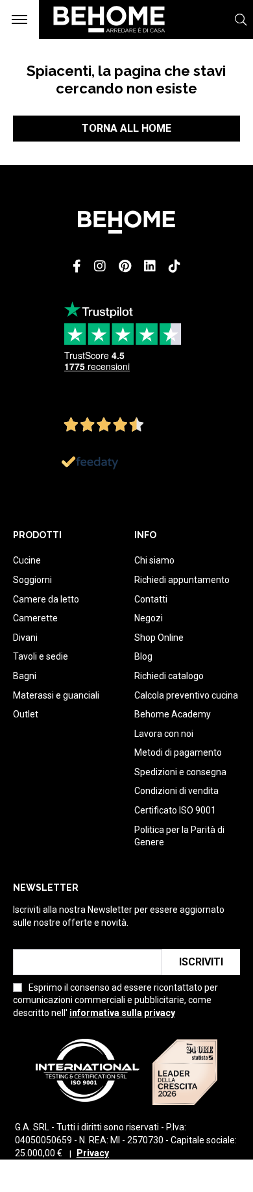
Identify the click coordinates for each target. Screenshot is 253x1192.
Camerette (35, 618)
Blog (143, 656)
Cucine (27, 560)
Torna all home (126, 128)
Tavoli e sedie (40, 656)
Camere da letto (46, 599)
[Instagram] (100, 266)
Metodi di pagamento (178, 752)
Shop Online (159, 637)
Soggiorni (32, 580)
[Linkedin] (150, 266)
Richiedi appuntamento (182, 580)
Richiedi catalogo (169, 676)
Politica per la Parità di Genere (179, 836)
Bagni (24, 676)
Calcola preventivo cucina (186, 695)
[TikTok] (174, 266)
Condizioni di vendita (176, 791)
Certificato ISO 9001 (175, 810)
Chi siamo (154, 560)
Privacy (93, 1153)
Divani (25, 637)
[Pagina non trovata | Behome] (103, 38)
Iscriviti (201, 962)
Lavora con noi (163, 733)
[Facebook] (77, 266)
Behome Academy (172, 714)
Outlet (25, 714)
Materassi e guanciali (56, 695)
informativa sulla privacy (122, 1013)
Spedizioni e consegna (180, 772)
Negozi (148, 618)
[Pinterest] (125, 266)
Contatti (150, 599)
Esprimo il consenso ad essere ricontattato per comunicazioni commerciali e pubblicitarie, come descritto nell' (115, 1000)
